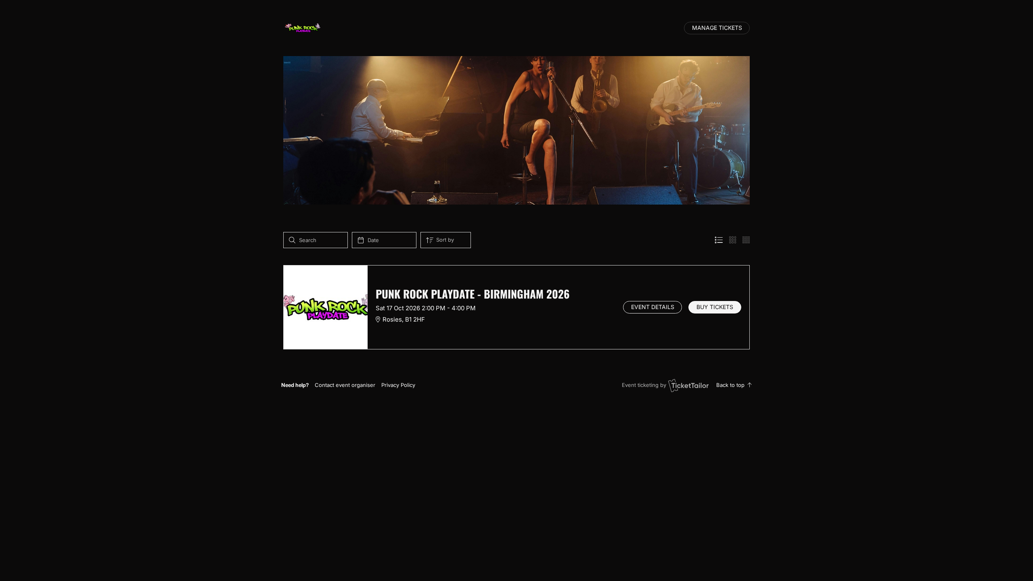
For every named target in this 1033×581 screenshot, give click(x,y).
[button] (345, 385)
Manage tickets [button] (717, 28)
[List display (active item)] (719, 240)
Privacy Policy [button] (398, 385)
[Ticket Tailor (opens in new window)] (688, 385)
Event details (652, 307)
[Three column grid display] (732, 240)
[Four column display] (746, 240)
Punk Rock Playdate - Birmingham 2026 (473, 294)
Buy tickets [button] (714, 307)
